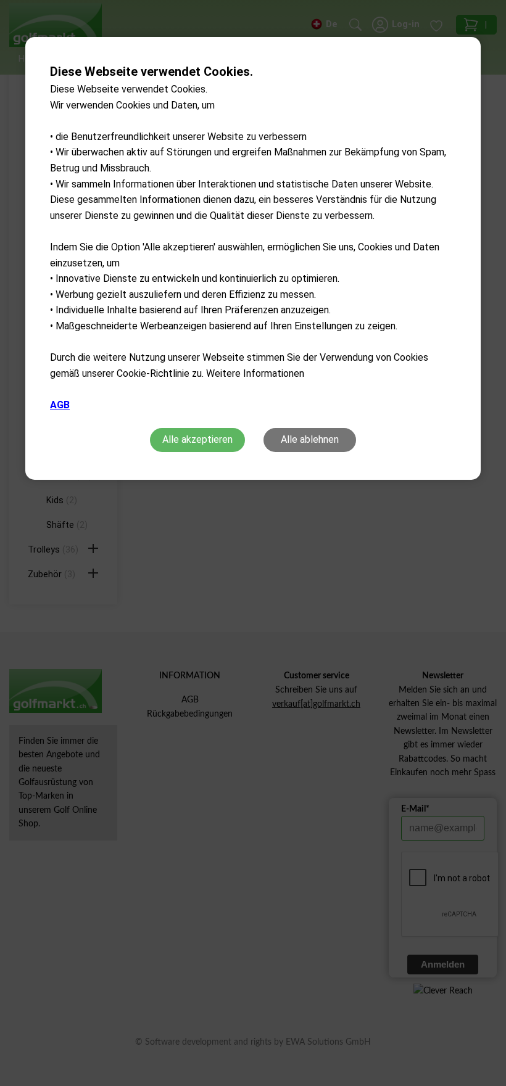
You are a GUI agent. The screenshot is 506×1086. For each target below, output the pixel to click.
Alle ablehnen (310, 439)
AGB (60, 405)
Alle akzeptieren (197, 439)
